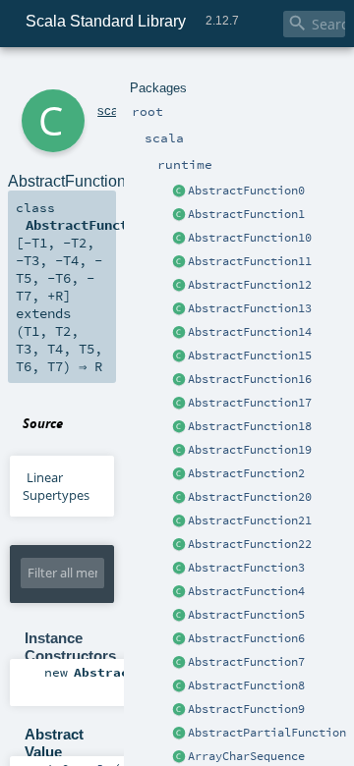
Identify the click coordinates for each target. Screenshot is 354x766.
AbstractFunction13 (250, 308)
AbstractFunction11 (250, 261)
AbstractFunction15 (250, 355)
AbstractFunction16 (250, 379)
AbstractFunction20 (250, 497)
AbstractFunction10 (250, 238)
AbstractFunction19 (250, 450)
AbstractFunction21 (250, 520)
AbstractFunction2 (246, 473)
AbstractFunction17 (250, 403)
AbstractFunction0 (246, 190)
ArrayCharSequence (246, 756)
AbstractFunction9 (246, 709)
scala (112, 110)
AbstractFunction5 (246, 615)
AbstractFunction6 (246, 638)
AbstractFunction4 (246, 591)
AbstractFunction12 (250, 285)
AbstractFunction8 (246, 685)
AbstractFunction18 (250, 426)
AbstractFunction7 (246, 662)
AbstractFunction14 (250, 332)
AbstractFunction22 (250, 544)
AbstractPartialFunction (267, 732)
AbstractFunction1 (246, 214)
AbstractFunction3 (246, 567)
